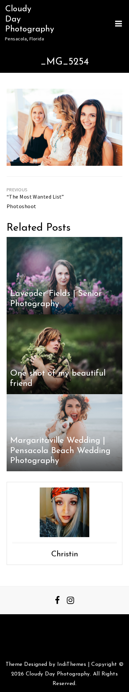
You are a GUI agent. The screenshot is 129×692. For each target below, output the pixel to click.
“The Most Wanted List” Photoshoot (35, 201)
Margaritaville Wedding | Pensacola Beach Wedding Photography (60, 451)
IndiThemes (71, 664)
